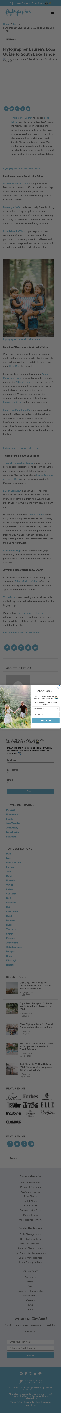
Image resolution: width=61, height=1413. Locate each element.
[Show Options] (58, 708)
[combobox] (45, 708)
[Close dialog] (58, 686)
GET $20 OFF (46, 720)
